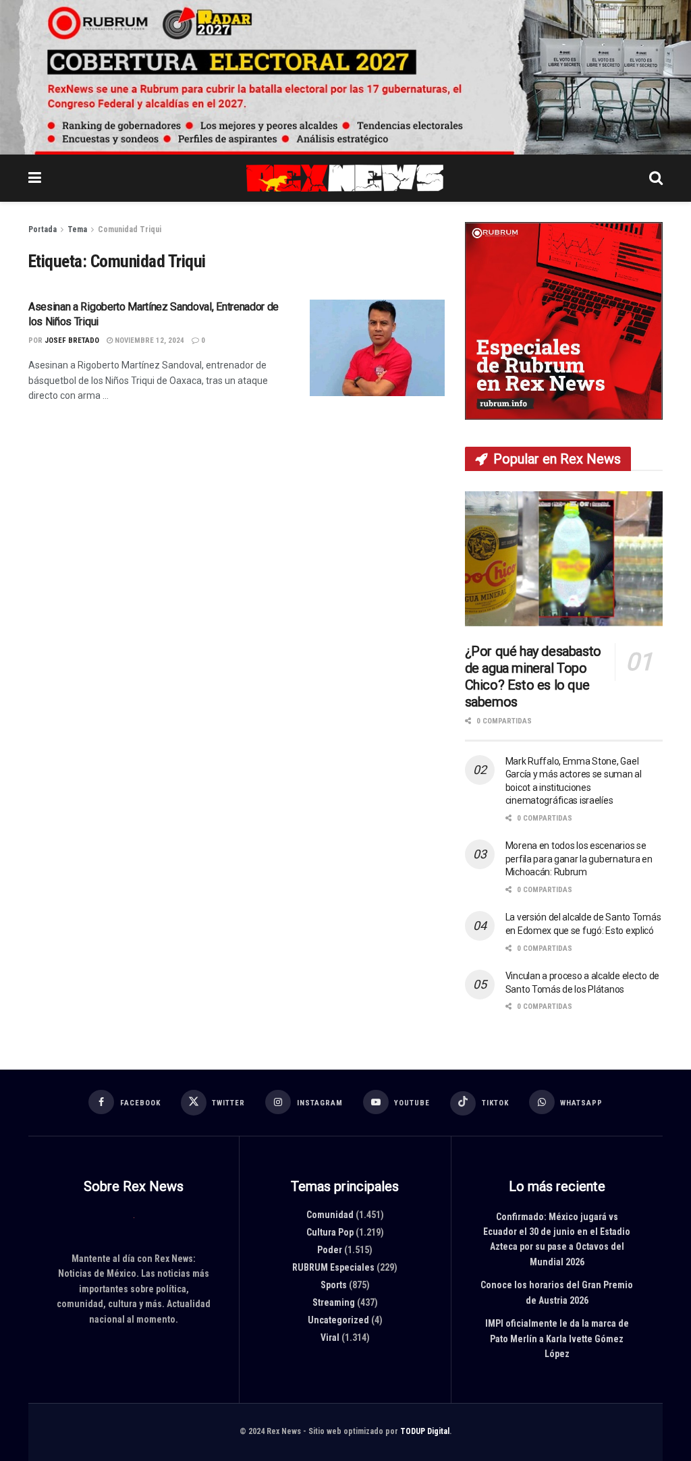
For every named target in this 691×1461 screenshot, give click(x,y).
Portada (42, 229)
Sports (334, 1284)
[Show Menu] (34, 178)
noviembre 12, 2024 (148, 340)
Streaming (333, 1302)
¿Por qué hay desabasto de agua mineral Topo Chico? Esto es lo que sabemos (533, 676)
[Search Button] (656, 178)
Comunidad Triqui (129, 229)
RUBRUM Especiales (333, 1267)
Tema (77, 229)
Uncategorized (338, 1320)
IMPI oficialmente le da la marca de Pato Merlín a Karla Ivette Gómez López (557, 1338)
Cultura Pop (330, 1232)
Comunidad (330, 1214)
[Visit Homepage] (344, 178)
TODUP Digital (424, 1431)
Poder (329, 1249)
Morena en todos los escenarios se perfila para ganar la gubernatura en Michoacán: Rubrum (579, 858)
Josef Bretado (72, 340)
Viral (330, 1337)
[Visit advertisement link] (345, 77)
